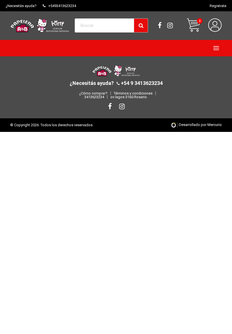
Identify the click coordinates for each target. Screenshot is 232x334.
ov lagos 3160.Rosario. (129, 97)
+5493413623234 (62, 6)
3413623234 (94, 97)
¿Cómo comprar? (93, 93)
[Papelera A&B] (39, 25)
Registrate (218, 6)
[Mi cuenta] (215, 25)
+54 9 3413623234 (141, 83)
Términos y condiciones (133, 93)
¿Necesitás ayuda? (21, 6)
